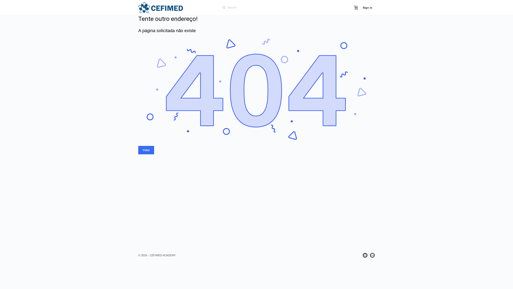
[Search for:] (270, 7)
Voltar (146, 150)
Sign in (367, 7)
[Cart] (356, 7)
